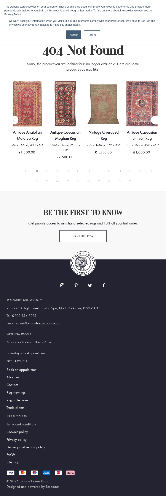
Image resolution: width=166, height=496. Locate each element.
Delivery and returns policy (25, 447)
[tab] (16, 171)
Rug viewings (16, 392)
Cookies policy (17, 432)
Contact (12, 384)
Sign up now (83, 236)
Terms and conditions (21, 424)
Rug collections (17, 400)
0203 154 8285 (24, 315)
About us (12, 377)
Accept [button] (74, 34)
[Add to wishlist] (18, 89)
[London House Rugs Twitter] (90, 285)
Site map (12, 462)
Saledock (52, 486)
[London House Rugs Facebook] (104, 285)
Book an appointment (21, 369)
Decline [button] (92, 34)
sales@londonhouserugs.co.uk (37, 323)
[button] (14, 120)
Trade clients (15, 407)
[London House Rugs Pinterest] (76, 285)
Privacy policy (16, 439)
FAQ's (10, 454)
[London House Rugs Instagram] (62, 285)
